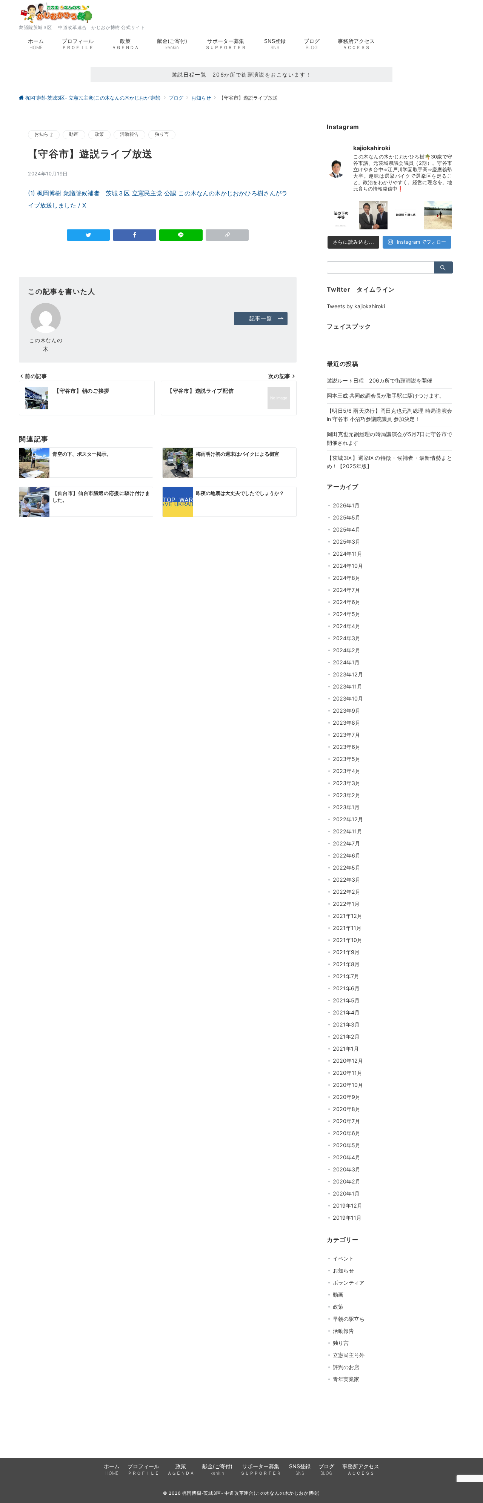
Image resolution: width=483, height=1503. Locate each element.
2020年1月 (346, 1193)
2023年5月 (346, 759)
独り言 (162, 134)
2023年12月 (348, 674)
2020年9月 (346, 1097)
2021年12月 (347, 916)
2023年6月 (346, 747)
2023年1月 (346, 807)
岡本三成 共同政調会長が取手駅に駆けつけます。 (386, 395)
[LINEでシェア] (181, 235)
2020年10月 (348, 1085)
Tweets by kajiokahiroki (356, 306)
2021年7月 (346, 976)
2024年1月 (346, 662)
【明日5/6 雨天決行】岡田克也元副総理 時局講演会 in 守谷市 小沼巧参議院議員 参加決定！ (389, 415)
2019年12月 (347, 1205)
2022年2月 (346, 891)
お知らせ (43, 134)
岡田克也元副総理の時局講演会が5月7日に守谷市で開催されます (389, 438)
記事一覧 (260, 318)
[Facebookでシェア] (134, 235)
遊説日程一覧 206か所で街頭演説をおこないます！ (242, 74)
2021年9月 (346, 952)
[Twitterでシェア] (88, 235)
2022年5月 (346, 867)
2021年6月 (346, 988)
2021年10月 (347, 940)
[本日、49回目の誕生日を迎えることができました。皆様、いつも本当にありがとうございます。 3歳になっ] (438, 215)
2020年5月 (346, 1145)
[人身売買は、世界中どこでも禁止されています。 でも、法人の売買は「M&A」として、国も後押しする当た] (341, 215)
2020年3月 (346, 1169)
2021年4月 (346, 1012)
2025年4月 (346, 529)
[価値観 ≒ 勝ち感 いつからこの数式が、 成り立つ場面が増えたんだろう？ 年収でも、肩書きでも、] (405, 215)
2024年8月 (346, 578)
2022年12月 (348, 819)
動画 (73, 134)
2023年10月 (348, 698)
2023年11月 (347, 686)
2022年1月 (346, 904)
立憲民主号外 (349, 1355)
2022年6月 (346, 855)
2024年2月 (346, 650)
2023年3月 (346, 783)
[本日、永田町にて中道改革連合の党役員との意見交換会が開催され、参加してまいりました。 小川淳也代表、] (373, 215)
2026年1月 (346, 505)
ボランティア (349, 1282)
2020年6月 (346, 1133)
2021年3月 (346, 1024)
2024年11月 (347, 553)
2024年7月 (346, 590)
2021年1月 (346, 1048)
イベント (343, 1258)
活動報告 (129, 134)
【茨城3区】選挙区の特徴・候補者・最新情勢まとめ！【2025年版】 (389, 462)
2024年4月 (346, 626)
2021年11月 (347, 928)
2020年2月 (346, 1181)
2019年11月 (347, 1217)
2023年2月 (346, 795)
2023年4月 (346, 771)
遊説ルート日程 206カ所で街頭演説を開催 (379, 380)
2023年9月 (346, 710)
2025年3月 (346, 541)
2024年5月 (346, 614)
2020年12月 (348, 1060)
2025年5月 (346, 517)
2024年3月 (346, 638)
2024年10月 (348, 565)
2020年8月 (346, 1109)
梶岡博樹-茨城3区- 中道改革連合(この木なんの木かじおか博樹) (251, 1493)
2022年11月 (347, 831)
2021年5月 (346, 1000)
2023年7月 (346, 735)
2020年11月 (347, 1073)
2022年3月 (346, 879)
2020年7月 (346, 1121)
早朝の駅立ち (349, 1319)
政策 (99, 134)
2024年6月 (346, 602)
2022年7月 (346, 843)
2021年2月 (346, 1036)
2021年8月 (346, 964)
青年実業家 (346, 1379)
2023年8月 (346, 722)
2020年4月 (346, 1157)
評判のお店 (346, 1367)
